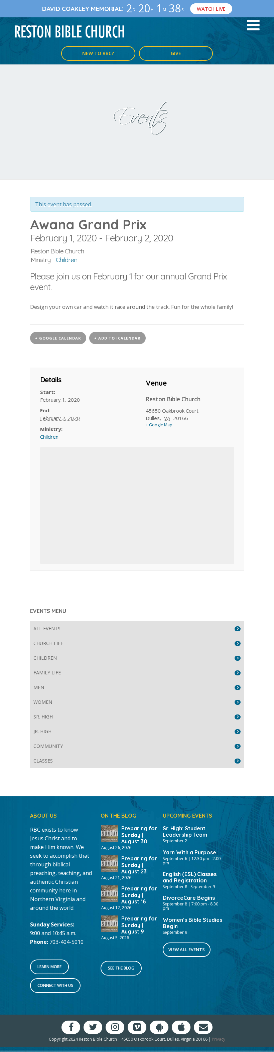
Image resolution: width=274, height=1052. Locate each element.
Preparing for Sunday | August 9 (139, 924)
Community (48, 746)
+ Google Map (159, 425)
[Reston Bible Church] (70, 31)
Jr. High (42, 731)
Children (66, 260)
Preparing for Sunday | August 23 (139, 864)
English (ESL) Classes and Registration (190, 877)
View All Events (186, 949)
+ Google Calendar (58, 338)
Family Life (47, 672)
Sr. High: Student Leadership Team (185, 831)
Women (42, 702)
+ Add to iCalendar (117, 338)
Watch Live (211, 8)
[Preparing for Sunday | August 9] (109, 923)
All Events (46, 628)
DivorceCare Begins (189, 897)
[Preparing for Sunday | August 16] (109, 893)
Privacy (218, 1039)
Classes (43, 761)
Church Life (48, 643)
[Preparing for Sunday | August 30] (109, 833)
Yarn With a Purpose (189, 852)
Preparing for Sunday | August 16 (139, 894)
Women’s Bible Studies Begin (192, 922)
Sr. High (43, 716)
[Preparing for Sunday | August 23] (109, 863)
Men (38, 687)
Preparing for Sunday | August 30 (139, 834)
